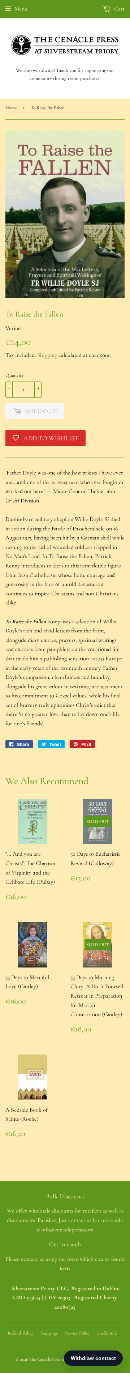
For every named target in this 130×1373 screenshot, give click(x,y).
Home (11, 108)
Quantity (14, 375)
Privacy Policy (77, 1333)
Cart (119, 8)
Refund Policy (21, 1333)
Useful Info (107, 1333)
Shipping (47, 355)
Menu (20, 8)
